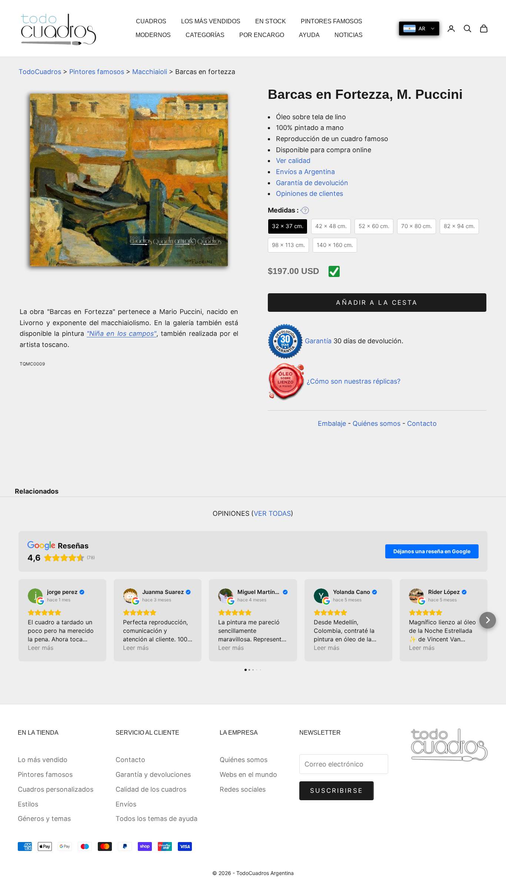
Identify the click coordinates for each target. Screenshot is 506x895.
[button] (18, 620)
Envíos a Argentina (305, 172)
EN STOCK (270, 21)
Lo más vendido (42, 760)
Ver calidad (293, 160)
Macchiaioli (149, 72)
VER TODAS (272, 513)
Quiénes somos (376, 423)
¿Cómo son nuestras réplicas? (353, 381)
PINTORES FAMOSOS (331, 21)
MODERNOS (153, 35)
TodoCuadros (40, 72)
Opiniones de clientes (309, 193)
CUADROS (151, 21)
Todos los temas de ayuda (156, 818)
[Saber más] (304, 210)
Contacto (422, 423)
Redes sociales (243, 789)
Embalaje (332, 423)
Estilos (28, 804)
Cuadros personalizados (55, 789)
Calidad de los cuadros (151, 789)
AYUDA (309, 35)
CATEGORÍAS (205, 35)
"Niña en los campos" (121, 333)
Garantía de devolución (312, 183)
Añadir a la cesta (377, 302)
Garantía (318, 341)
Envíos (126, 804)
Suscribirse (336, 790)
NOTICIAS (348, 35)
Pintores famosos (96, 72)
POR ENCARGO (261, 35)
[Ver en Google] (35, 595)
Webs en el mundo (248, 774)
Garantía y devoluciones (153, 774)
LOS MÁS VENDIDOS (210, 21)
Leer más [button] (40, 647)
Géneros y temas (44, 818)
